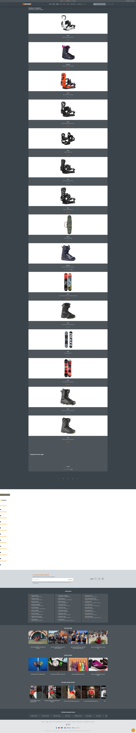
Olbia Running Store (36, 620)
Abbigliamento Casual (34, 715)
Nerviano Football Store (36, 611)
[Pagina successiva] (77, 478)
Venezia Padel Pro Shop (90, 611)
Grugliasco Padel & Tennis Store (37, 617)
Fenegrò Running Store (36, 599)
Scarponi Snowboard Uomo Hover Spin (68, 267)
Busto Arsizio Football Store (37, 605)
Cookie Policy (69, 721)
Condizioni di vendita (59, 721)
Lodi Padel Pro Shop (66, 620)
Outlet (84, 4)
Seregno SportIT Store (36, 596)
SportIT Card (93, 721)
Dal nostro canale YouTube (68, 682)
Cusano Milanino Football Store (64, 596)
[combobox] (100, 4)
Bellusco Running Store (63, 602)
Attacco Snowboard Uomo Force (68, 180)
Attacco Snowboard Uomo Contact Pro (68, 123)
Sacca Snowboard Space (68, 238)
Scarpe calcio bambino (45, 715)
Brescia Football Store (65, 599)
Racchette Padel (67, 715)
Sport (61, 4)
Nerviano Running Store (36, 614)
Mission (51, 721)
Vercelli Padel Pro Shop (91, 596)
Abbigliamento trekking (77, 715)
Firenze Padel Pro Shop (92, 605)
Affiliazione (74, 721)
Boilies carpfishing (89, 715)
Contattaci (47, 721)
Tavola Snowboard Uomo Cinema (68, 381)
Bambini (57, 4)
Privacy (65, 721)
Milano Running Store (36, 602)
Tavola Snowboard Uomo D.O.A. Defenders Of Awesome (68, 295)
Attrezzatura (79, 4)
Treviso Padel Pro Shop (64, 617)
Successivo (5, 504)
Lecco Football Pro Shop (64, 605)
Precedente (2, 504)
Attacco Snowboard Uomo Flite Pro (68, 37)
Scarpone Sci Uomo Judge (36, 454)
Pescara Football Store (38, 608)
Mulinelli (106, 715)
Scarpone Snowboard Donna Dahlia (68, 65)
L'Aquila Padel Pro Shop (93, 617)
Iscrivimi (70, 579)
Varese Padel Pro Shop (89, 608)
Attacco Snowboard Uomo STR (68, 209)
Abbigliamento (73, 4)
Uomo (50, 4)
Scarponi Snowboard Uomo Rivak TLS (68, 439)
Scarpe (68, 4)
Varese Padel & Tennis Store (63, 611)
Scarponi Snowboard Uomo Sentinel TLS (67, 410)
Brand (64, 4)
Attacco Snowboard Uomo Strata (68, 94)
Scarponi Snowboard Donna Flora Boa (68, 324)
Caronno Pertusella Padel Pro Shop (92, 599)
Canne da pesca (98, 715)
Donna (53, 4)
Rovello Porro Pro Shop (63, 608)
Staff (54, 721)
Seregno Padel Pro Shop (64, 614)
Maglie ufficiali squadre (57, 715)
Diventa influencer (86, 721)
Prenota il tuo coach (80, 721)
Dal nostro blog (68, 628)
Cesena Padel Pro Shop (91, 614)
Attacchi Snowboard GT (68, 152)
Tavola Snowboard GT (68, 353)
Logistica (43, 721)
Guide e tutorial (68, 655)
